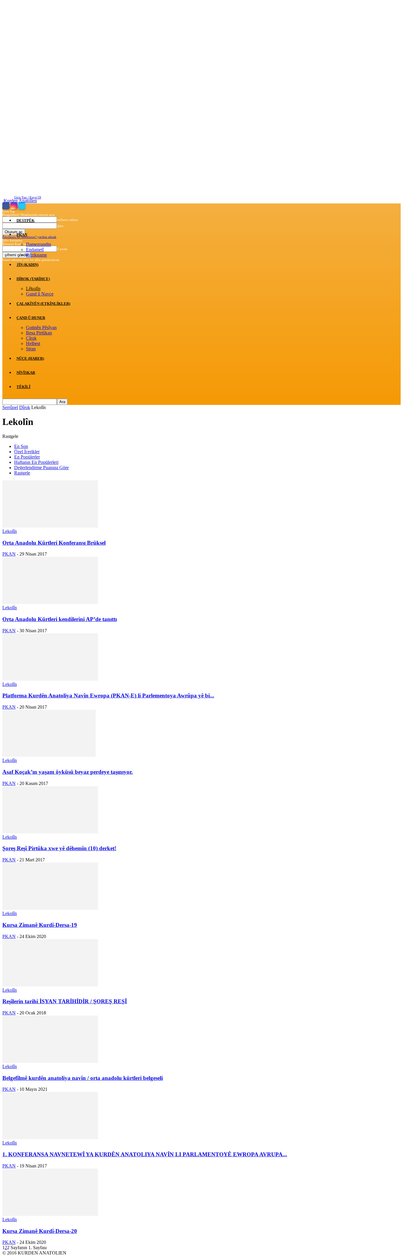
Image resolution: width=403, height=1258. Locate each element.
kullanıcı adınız (67, 219)
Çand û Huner (31, 318)
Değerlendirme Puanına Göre (41, 467)
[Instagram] (14, 205)
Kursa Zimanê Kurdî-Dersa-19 (39, 925)
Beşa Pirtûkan (39, 332)
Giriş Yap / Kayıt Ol (27, 197)
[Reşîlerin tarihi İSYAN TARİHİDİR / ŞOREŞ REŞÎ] (50, 984)
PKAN (22, 234)
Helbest (33, 343)
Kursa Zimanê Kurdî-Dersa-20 (39, 1231)
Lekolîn (9, 531)
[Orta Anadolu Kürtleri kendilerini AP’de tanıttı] (50, 602)
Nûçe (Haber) (30, 358)
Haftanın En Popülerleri (36, 462)
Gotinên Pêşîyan (41, 327)
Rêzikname (36, 254)
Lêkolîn (33, 288)
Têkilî (23, 387)
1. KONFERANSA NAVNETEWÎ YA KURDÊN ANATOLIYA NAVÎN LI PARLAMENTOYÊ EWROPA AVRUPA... (144, 1154)
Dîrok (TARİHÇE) (33, 279)
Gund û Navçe (39, 293)
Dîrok (24, 407)
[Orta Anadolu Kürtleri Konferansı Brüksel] (50, 525)
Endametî (35, 249)
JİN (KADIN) (27, 264)
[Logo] (3, 205)
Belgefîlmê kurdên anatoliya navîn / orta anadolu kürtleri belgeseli (82, 1078)
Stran (31, 348)
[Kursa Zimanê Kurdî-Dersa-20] (50, 1214)
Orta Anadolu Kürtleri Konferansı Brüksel (54, 543)
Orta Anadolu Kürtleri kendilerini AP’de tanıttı (59, 619)
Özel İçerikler (27, 451)
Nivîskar (26, 372)
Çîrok (31, 338)
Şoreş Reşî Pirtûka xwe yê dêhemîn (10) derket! (59, 848)
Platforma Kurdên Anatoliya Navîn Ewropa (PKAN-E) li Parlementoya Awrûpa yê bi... (108, 695)
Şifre (60, 226)
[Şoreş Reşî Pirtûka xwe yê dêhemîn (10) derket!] (50, 831)
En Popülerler (27, 456)
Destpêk (26, 220)
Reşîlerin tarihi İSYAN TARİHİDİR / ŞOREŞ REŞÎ (64, 1001)
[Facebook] (6, 205)
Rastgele (22, 472)
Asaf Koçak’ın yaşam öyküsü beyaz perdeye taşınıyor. (67, 772)
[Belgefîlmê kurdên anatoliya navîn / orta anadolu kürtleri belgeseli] (50, 1061)
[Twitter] (21, 205)
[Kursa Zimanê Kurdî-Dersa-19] (50, 908)
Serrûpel (10, 407)
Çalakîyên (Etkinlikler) (43, 303)
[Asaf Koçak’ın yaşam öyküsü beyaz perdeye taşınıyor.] (49, 755)
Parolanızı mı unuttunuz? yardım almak (29, 237)
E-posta (62, 249)
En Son (21, 446)
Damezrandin (38, 244)
